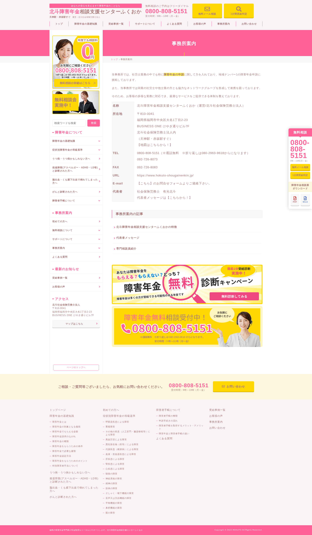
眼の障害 (110, 512)
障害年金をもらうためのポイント (70, 461)
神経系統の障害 (114, 478)
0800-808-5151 (166, 11)
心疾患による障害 (115, 469)
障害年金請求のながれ (64, 436)
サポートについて (145, 23)
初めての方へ (60, 221)
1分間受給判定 (239, 13)
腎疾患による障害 (115, 464)
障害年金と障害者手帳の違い (174, 433)
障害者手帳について (168, 409)
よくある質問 (174, 23)
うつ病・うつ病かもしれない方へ (71, 158)
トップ (59, 23)
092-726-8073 (147, 159)
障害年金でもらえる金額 (65, 431)
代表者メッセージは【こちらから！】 (164, 197)
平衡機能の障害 (114, 503)
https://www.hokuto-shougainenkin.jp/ (165, 175)
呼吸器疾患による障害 (117, 422)
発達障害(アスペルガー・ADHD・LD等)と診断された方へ (75, 169)
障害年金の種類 (60, 441)
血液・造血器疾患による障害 (121, 454)
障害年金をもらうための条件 (67, 446)
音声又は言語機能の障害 (118, 498)
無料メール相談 (207, 13)
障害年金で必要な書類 (64, 451)
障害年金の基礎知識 (85, 23)
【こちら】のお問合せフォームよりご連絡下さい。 (174, 183)
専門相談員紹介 (126, 248)
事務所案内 (223, 23)
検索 (93, 122)
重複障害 (110, 426)
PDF (295, 202)
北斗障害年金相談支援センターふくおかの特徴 (146, 226)
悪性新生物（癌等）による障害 (122, 444)
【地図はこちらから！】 (155, 145)
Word (305, 202)
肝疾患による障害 (115, 459)
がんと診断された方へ (65, 191)
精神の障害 (111, 483)
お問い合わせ (249, 23)
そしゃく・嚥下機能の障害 (120, 493)
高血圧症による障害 (116, 439)
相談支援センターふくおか (95, 9)
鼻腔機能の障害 (114, 508)
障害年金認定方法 (61, 456)
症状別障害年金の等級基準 (119, 415)
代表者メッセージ (127, 237)
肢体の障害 (111, 488)
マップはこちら (74, 323)
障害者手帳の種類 (168, 416)
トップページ (58, 409)
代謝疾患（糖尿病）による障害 (122, 449)
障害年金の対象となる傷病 (66, 426)
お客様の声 (199, 23)
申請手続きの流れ (168, 420)
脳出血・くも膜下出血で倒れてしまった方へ (75, 181)
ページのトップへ (76, 367)
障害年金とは (59, 422)
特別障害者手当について (65, 465)
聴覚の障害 (111, 473)
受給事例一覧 (116, 23)
